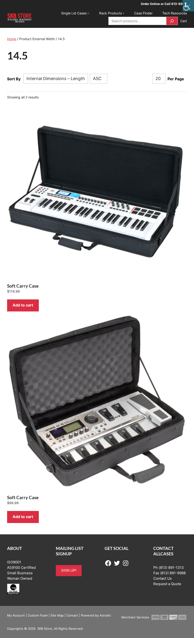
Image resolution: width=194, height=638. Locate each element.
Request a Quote (167, 584)
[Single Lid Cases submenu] (88, 13)
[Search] (172, 21)
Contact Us (162, 578)
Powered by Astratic (96, 615)
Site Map (57, 615)
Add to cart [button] (23, 305)
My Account (16, 615)
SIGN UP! (68, 570)
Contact (72, 615)
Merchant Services (135, 617)
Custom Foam (38, 615)
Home (11, 39)
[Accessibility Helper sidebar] (188, 5)
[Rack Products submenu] (123, 13)
